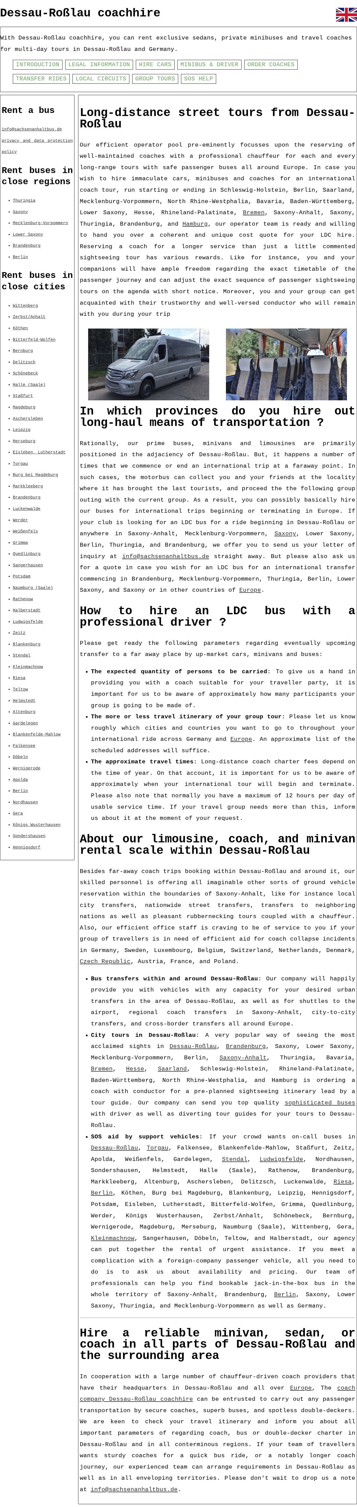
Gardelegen (25, 723)
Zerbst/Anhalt (29, 317)
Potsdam (21, 576)
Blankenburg (26, 644)
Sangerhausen (28, 565)
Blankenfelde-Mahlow (37, 734)
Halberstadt (26, 610)
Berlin (20, 257)
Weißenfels (25, 531)
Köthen (20, 328)
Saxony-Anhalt (243, 1058)
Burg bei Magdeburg (35, 475)
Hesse (135, 1069)
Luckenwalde (26, 509)
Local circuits (101, 79)
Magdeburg (24, 407)
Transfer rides (41, 79)
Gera (18, 813)
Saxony (20, 212)
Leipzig (21, 430)
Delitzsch (24, 362)
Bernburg (23, 351)
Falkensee (24, 746)
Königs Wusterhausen (37, 825)
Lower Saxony (28, 234)
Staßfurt (23, 396)
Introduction (37, 64)
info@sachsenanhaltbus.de (32, 129)
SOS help (198, 79)
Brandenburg (26, 245)
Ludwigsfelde (28, 622)
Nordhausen (25, 802)
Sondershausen (29, 836)
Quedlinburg (26, 554)
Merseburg (24, 441)
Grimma (20, 543)
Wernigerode (26, 768)
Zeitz (19, 633)
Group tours (155, 79)
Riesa (19, 678)
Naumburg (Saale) (33, 588)
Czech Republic (105, 961)
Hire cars (155, 64)
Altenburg (24, 712)
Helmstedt (24, 701)
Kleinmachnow (28, 667)
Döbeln (20, 757)
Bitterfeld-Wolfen (34, 339)
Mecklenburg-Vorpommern (40, 223)
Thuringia (24, 200)
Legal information (99, 64)
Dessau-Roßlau (193, 1046)
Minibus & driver (209, 64)
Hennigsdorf (26, 847)
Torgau (20, 464)
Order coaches (271, 64)
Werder (20, 520)
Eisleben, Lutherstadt (39, 452)
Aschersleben (28, 418)
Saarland (172, 1069)
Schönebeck (25, 373)
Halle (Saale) (29, 385)
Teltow (20, 689)
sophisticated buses (320, 1103)
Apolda (20, 780)
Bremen (254, 212)
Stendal (21, 655)
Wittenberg (25, 306)
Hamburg (195, 224)
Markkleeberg (28, 486)
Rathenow (23, 599)
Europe (250, 590)
